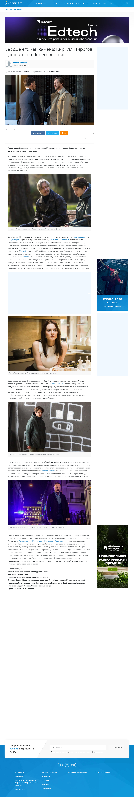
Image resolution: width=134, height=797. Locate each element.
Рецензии (68, 3)
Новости (96, 3)
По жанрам (41, 3)
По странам (55, 3)
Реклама (19, 776)
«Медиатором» (14, 240)
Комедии (46, 776)
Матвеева (48, 541)
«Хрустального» (57, 384)
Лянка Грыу (24, 251)
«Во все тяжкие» (48, 471)
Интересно (108, 3)
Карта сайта (20, 789)
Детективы (46, 788)
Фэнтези (45, 784)
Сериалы (8, 9)
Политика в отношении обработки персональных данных (26, 783)
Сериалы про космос (77, 772)
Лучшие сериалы (102, 772)
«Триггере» (59, 541)
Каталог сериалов (49, 772)
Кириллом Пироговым (60, 240)
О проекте (19, 772)
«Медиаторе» (37, 541)
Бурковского (24, 541)
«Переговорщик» (79, 237)
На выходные (82, 3)
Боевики (45, 780)
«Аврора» (26, 257)
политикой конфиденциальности (93, 752)
